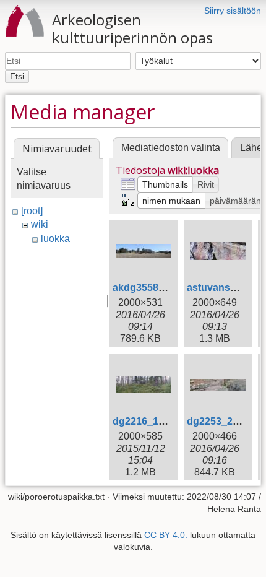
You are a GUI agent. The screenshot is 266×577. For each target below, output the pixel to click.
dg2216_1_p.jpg (150, 421)
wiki (39, 224)
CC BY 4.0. (165, 535)
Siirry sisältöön (232, 10)
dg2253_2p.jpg (221, 421)
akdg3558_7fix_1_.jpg (164, 287)
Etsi (17, 76)
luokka (55, 238)
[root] (32, 211)
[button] (165, 184)
